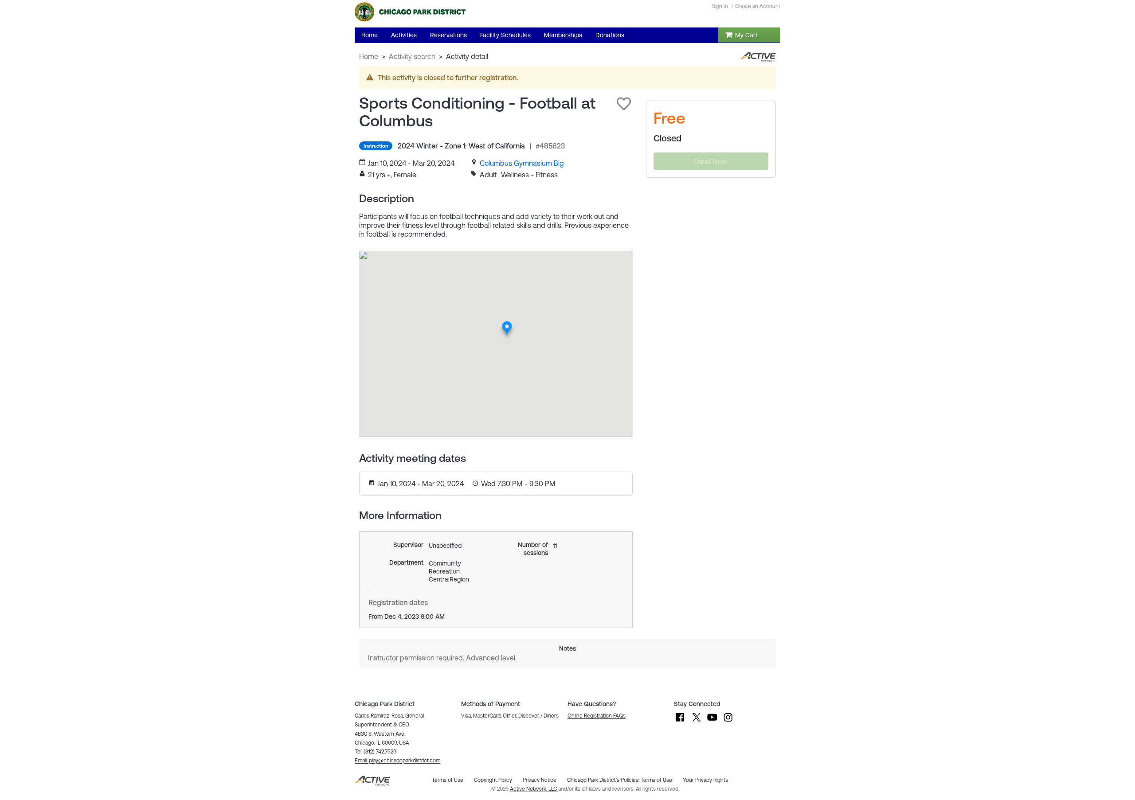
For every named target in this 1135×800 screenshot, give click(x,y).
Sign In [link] (720, 6)
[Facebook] (680, 721)
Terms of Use (656, 780)
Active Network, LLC (534, 789)
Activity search (412, 56)
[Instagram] (728, 721)
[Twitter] (696, 721)
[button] (624, 104)
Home (368, 56)
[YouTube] (712, 721)
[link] (522, 163)
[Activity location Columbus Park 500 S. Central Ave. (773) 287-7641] (507, 323)
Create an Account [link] (757, 6)
